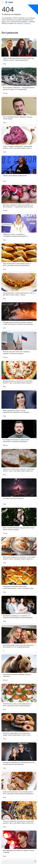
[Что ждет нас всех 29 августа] (19, 492)
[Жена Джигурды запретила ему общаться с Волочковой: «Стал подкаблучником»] (19, 639)
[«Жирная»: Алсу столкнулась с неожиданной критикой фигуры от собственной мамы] (19, 228)
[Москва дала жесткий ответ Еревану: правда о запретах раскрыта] (19, 345)
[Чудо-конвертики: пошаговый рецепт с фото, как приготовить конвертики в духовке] (19, 257)
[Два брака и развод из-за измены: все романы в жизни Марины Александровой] (19, 609)
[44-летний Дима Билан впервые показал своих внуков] (19, 110)
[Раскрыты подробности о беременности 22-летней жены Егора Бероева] (19, 756)
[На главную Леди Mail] (10, 2)
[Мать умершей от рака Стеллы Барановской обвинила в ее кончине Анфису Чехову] (19, 404)
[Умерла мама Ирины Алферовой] (19, 169)
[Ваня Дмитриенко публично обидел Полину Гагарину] (19, 844)
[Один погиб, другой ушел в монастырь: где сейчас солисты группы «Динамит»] (19, 52)
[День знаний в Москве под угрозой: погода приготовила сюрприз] (19, 521)
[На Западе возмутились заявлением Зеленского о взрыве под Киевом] (19, 433)
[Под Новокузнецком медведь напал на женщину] (19, 668)
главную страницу (23, 23)
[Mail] (6, 2)
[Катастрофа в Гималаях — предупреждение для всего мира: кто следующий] (19, 81)
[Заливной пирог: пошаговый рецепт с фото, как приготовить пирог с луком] (19, 287)
